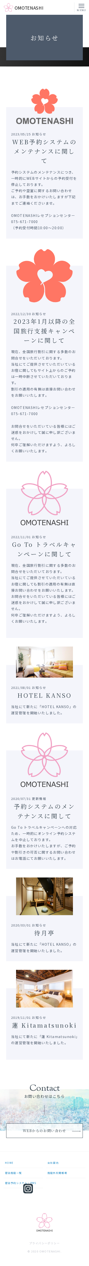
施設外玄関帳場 (57, 1173)
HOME (9, 1163)
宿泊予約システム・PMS (20, 1183)
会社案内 (53, 1163)
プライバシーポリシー (44, 1243)
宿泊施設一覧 (13, 1173)
